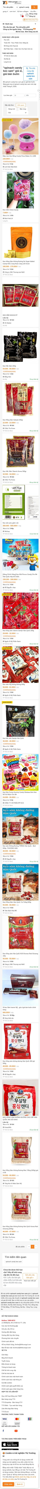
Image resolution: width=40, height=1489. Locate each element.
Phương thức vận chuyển (10, 1338)
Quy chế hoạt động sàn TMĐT (12, 1396)
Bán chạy (23, 109)
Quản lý (20, 1484)
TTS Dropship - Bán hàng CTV (12, 1402)
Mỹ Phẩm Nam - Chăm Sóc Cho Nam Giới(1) (18, 49)
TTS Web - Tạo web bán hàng (12, 1405)
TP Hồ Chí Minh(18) (10, 56)
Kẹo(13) (6, 40)
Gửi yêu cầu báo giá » (30, 1276)
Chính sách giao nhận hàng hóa (12, 1389)
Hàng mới (11, 109)
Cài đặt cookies (7, 1383)
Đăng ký (32, 16)
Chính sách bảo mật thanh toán (12, 1376)
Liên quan (20, 105)
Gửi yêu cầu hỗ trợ (8, 1329)
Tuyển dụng (6, 1361)
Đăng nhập (33, 14)
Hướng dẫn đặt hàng (9, 1332)
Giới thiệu (5, 1355)
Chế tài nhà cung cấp (9, 1370)
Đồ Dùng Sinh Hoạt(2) (11, 46)
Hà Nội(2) (7, 59)
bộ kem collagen (22, 11)
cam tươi (13, 11)
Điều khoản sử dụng (8, 1364)
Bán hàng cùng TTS (31, 19)
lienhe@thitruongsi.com (23, 1344)
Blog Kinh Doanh (7, 1358)
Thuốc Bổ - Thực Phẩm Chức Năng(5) (16, 43)
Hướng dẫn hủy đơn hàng (10, 1335)
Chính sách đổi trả (8, 1341)
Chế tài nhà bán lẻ (8, 1373)
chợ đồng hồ (34, 11)
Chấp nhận (8, 1484)
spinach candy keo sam (14, 1261)
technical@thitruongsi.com (22, 1347)
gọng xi (5, 11)
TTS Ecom (5, 1412)
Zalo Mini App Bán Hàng (10, 1408)
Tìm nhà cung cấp (30, 73)
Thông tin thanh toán (9, 1367)
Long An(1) (7, 62)
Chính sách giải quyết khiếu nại (12, 1386)
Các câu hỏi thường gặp (10, 1326)
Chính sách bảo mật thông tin (12, 1379)
